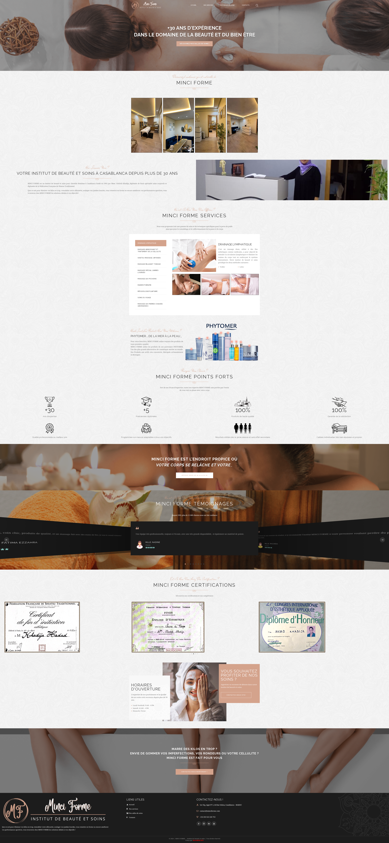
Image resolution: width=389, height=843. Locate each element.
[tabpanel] (216, 264)
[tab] (150, 243)
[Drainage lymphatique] (186, 284)
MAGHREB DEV (198, 840)
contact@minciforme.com (210, 811)
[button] (6, 539)
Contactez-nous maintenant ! (194, 44)
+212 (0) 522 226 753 (207, 817)
